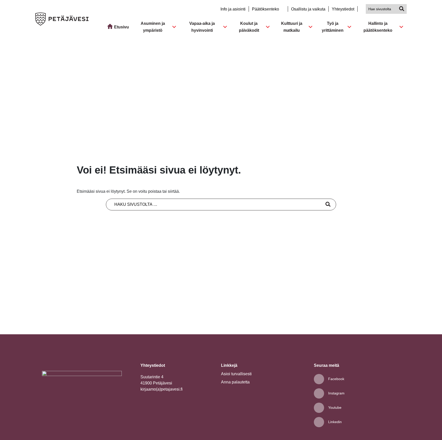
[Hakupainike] (402, 9)
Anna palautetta (235, 382)
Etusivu (121, 27)
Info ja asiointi (233, 9)
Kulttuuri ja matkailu (291, 27)
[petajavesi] (62, 20)
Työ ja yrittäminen (333, 27)
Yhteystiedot (343, 9)
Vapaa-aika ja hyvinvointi (202, 27)
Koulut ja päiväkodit (249, 27)
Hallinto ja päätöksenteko (377, 27)
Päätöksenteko (266, 9)
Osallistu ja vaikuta (308, 9)
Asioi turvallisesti (236, 374)
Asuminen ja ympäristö (153, 27)
